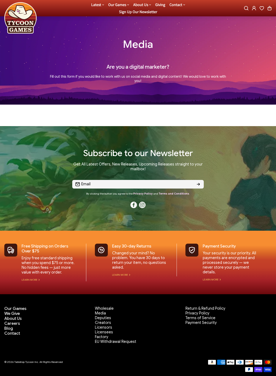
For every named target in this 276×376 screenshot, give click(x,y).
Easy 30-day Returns (131, 246)
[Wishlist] (262, 8)
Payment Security (219, 246)
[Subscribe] (198, 184)
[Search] (246, 8)
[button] (269, 8)
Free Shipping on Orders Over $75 (45, 249)
